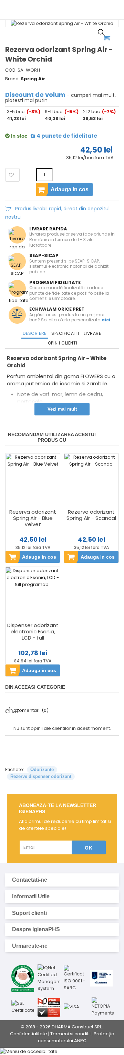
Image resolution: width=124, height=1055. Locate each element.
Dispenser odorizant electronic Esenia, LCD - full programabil (33, 634)
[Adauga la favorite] (12, 175)
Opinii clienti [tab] (62, 343)
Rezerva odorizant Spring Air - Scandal (91, 515)
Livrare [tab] (92, 333)
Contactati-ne (61, 880)
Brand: (12, 79)
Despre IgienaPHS (61, 929)
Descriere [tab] (34, 333)
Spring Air (33, 78)
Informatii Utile (61, 896)
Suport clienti (61, 913)
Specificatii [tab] (65, 333)
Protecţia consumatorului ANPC (76, 1037)
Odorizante (42, 769)
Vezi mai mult (62, 409)
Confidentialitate (28, 1033)
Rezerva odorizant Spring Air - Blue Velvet (32, 518)
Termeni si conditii (70, 1033)
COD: (11, 70)
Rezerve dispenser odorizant (40, 776)
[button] (62, 1051)
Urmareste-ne (61, 946)
